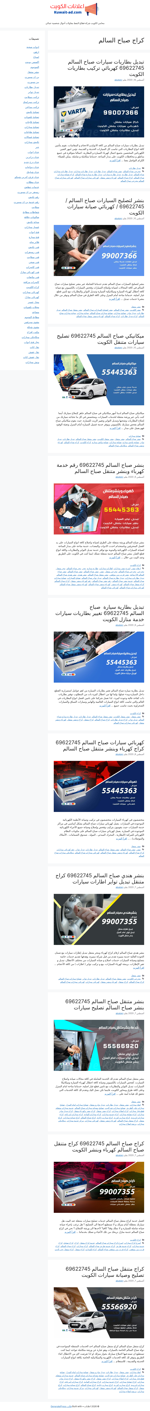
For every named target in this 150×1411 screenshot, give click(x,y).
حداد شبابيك (33, 172)
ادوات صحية (33, 47)
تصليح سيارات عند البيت (115, 1108)
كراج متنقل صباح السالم (134, 584)
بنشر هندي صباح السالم (67, 574)
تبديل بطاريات (135, 168)
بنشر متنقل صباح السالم (72, 310)
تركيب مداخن (32, 107)
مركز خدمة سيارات (75, 1120)
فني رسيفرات (32, 252)
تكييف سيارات (31, 142)
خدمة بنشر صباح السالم (122, 581)
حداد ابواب (33, 152)
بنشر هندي (82, 574)
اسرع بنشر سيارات (122, 568)
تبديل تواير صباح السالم (92, 578)
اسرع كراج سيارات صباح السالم (109, 1243)
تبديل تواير (131, 313)
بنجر (84, 568)
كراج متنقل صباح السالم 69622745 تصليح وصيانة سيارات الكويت (105, 1272)
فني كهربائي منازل (29, 272)
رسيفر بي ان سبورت (28, 192)
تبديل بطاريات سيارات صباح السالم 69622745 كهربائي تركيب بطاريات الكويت (106, 68)
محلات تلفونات (31, 307)
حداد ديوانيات (32, 167)
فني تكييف (33, 247)
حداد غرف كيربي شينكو (27, 177)
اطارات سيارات (106, 568)
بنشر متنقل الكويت (106, 439)
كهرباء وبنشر (116, 584)
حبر (37, 147)
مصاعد (35, 312)
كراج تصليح (68, 1243)
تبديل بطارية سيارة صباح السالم (88, 174)
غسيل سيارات (31, 227)
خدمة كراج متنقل (87, 1243)
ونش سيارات (32, 362)
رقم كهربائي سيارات (66, 849)
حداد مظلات (32, 182)
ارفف (36, 52)
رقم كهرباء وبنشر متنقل (81, 581)
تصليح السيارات (74, 578)
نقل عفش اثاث (31, 357)
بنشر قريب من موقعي (119, 574)
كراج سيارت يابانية (105, 1117)
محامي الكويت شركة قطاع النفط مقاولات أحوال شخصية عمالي (75, 23)
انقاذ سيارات (135, 1105)
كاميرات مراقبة (31, 282)
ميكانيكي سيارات (30, 337)
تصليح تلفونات (31, 117)
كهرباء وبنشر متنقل (108, 177)
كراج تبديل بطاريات (129, 316)
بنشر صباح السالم (114, 171)
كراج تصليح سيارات (128, 1114)
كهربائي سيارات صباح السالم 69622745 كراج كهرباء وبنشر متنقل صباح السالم (100, 745)
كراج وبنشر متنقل (75, 719)
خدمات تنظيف (31, 187)
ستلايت (35, 207)
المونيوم (34, 67)
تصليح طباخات (31, 132)
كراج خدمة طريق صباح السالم (102, 1246)
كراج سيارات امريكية (74, 1114)
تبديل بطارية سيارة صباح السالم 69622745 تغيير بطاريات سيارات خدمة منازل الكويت (99, 613)
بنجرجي (140, 571)
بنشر (102, 571)
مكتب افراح (33, 332)
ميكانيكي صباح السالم (118, 445)
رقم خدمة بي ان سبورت (26, 202)
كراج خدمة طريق (123, 1246)
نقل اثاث (34, 347)
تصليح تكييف (32, 112)
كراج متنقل (89, 719)
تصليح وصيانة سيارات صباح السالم (89, 1108)
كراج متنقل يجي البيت (64, 1249)
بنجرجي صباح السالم (132, 171)
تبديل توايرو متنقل (97, 1105)
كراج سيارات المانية (92, 1114)
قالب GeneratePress (61, 1406)
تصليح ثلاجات (32, 122)
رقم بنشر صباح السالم (101, 581)
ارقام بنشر (136, 568)
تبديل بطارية (127, 174)
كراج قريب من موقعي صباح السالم (113, 1249)
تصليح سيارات (120, 313)
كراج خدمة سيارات (110, 1114)
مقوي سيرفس (31, 322)
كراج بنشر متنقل (103, 1111)
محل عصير (33, 302)
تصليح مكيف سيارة (100, 442)
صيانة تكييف (33, 222)
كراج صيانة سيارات (71, 1117)
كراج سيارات (82, 1246)
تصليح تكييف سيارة (131, 442)
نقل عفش (33, 352)
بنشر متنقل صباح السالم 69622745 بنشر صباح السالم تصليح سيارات (104, 1004)
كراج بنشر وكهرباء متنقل (84, 1111)
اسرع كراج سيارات (132, 1243)
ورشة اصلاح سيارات (128, 1124)
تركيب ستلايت (31, 97)
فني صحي (34, 262)
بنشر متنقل (136, 306)
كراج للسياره (91, 1249)
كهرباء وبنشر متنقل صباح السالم (90, 316)
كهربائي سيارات (92, 982)
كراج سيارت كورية (122, 1117)
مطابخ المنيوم (32, 317)
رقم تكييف (33, 197)
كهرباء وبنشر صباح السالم (99, 584)
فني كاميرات (32, 267)
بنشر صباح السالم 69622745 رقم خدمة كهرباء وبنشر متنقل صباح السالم (100, 468)
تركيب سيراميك (31, 102)
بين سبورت (33, 82)
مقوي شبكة (33, 327)
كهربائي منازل (32, 297)
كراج (77, 1243)
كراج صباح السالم (125, 177)
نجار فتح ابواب (31, 342)
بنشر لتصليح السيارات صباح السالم (98, 310)
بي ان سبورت (32, 77)
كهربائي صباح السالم (110, 587)
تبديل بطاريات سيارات (83, 171)
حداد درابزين (32, 157)
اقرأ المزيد (115, 160)
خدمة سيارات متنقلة (65, 1108)
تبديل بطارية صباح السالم (113, 578)
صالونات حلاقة (31, 217)
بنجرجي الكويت (134, 978)
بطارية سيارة (92, 568)
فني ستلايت (33, 257)
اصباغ (36, 57)
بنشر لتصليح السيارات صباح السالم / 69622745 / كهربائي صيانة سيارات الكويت (104, 206)
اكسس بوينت (32, 62)
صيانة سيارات (83, 313)
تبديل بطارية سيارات (112, 174)
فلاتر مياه (34, 242)
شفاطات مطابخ (31, 212)
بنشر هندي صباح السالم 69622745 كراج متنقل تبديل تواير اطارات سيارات (100, 878)
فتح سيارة (34, 237)
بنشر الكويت (135, 310)
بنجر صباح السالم (74, 568)
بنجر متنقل (60, 568)
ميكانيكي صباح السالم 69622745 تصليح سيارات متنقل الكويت (100, 339)
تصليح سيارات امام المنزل (77, 1105)
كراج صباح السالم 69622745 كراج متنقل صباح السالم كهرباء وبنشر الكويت (99, 1146)
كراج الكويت (85, 442)
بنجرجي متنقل (111, 571)
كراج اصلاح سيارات (120, 1111)
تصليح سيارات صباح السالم (101, 313)
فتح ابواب (34, 232)
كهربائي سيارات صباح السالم (86, 177)
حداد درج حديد (31, 162)
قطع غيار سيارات (137, 1111)
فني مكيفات (33, 277)
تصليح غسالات (31, 137)
